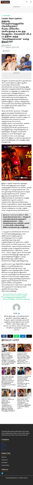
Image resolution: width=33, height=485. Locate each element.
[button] (27, 2)
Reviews (4, 445)
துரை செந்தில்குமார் (17, 297)
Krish (8, 45)
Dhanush (12, 294)
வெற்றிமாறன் (26, 299)
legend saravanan (10, 296)
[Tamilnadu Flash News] (5, 2)
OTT (3, 447)
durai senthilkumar (19, 294)
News (3, 443)
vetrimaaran (19, 296)
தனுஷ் (9, 297)
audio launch (6, 294)
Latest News (6, 15)
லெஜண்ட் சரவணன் (16, 299)
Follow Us (7, 51)
